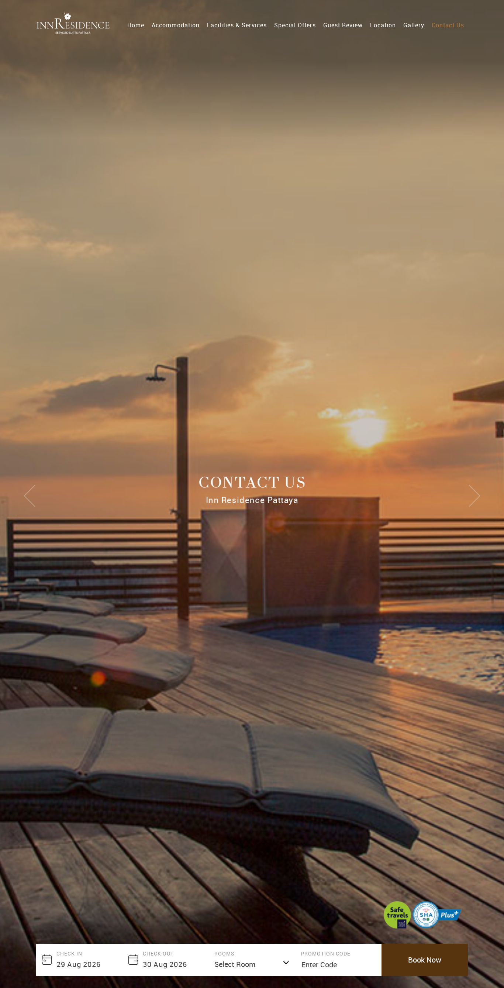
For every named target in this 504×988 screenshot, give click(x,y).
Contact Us (448, 25)
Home (135, 25)
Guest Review (343, 25)
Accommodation (176, 25)
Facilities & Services (237, 25)
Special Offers (295, 25)
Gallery (413, 25)
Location (383, 25)
